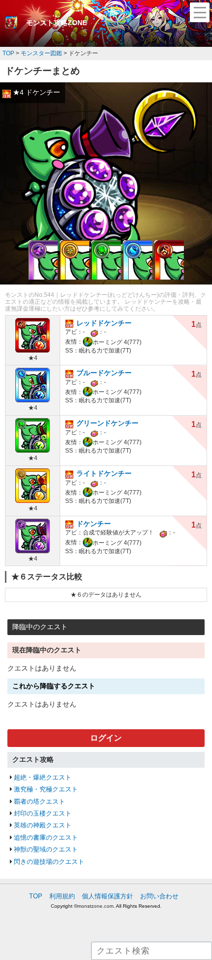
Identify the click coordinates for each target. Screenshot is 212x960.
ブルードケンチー (104, 373)
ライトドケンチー (104, 473)
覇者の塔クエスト (39, 801)
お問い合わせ (159, 896)
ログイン (106, 738)
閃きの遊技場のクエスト (49, 861)
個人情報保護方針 (107, 896)
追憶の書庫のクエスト (46, 837)
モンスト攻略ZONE (56, 23)
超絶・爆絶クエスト (42, 777)
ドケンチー (93, 524)
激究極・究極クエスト (46, 789)
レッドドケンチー (104, 323)
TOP (35, 896)
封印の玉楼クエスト (42, 813)
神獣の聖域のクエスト (46, 849)
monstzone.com (95, 906)
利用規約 (62, 896)
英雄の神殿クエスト (42, 825)
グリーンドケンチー (107, 423)
